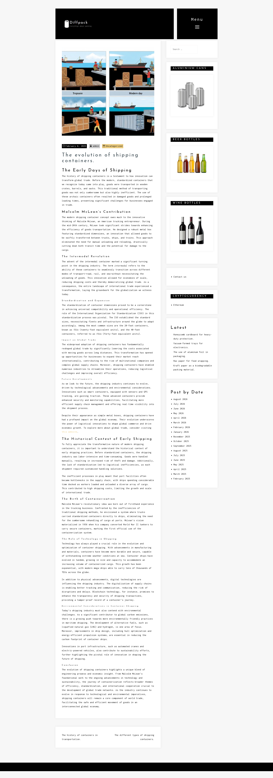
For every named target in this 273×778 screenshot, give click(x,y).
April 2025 (179, 469)
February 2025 (181, 478)
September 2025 (182, 446)
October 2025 (181, 441)
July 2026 (179, 404)
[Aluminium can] (191, 95)
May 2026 (178, 413)
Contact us (179, 277)
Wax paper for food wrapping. (191, 361)
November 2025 (181, 436)
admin (96, 146)
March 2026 (179, 422)
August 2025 (180, 450)
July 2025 (179, 455)
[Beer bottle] (192, 162)
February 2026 (181, 427)
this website (69, 432)
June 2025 (179, 460)
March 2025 (179, 474)
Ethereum (178, 305)
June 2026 (179, 408)
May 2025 (178, 464)
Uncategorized (114, 146)
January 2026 (181, 432)
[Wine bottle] (191, 230)
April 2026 (179, 418)
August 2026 (180, 399)
